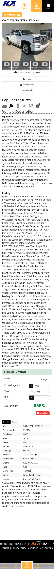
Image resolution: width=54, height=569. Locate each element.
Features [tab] (15, 422)
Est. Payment (11, 405)
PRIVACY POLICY (19, 548)
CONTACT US (46, 548)
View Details (27, 90)
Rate (6, 397)
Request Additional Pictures (28, 72)
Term (7, 391)
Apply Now (43, 413)
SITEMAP (5, 548)
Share (28, 79)
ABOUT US (33, 548)
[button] (49, 25)
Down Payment (12, 385)
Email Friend (28, 84)
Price (7, 378)
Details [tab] (6, 422)
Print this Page (13, 14)
